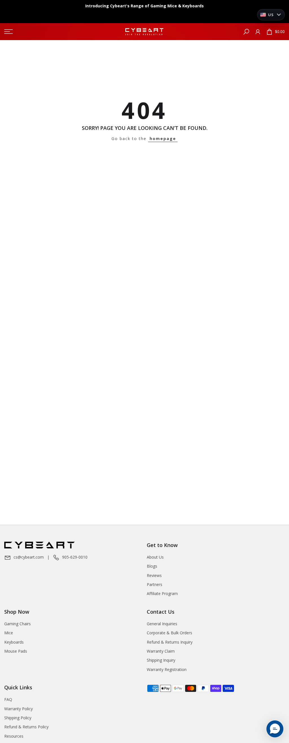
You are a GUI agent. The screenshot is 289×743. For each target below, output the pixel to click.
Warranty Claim (161, 651)
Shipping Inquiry (161, 660)
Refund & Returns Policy (26, 726)
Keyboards (14, 642)
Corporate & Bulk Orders (169, 632)
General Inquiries (162, 623)
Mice (8, 632)
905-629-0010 (74, 557)
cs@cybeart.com (29, 557)
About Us (155, 557)
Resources (13, 736)
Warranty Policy (18, 708)
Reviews (154, 575)
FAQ (8, 699)
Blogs (152, 566)
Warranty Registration (167, 669)
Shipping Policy (17, 717)
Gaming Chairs (17, 623)
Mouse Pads (15, 651)
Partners (154, 584)
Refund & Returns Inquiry (169, 642)
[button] (274, 728)
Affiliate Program (162, 593)
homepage (163, 138)
